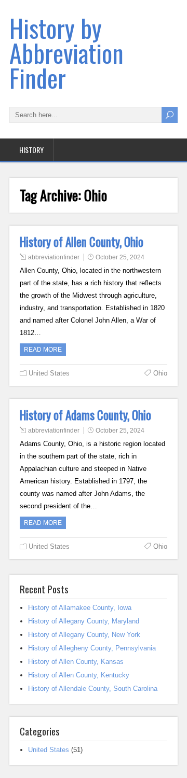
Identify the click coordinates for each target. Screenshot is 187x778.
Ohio (160, 373)
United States (49, 373)
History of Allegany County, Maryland (83, 621)
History (31, 149)
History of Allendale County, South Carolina (92, 688)
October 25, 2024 (120, 257)
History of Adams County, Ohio (85, 415)
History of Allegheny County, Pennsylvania (92, 648)
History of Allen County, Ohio (81, 242)
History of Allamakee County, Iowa (79, 608)
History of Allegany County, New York (84, 634)
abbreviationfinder (53, 257)
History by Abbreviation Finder (66, 52)
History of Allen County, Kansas (76, 661)
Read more (43, 349)
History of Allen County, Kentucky (78, 675)
